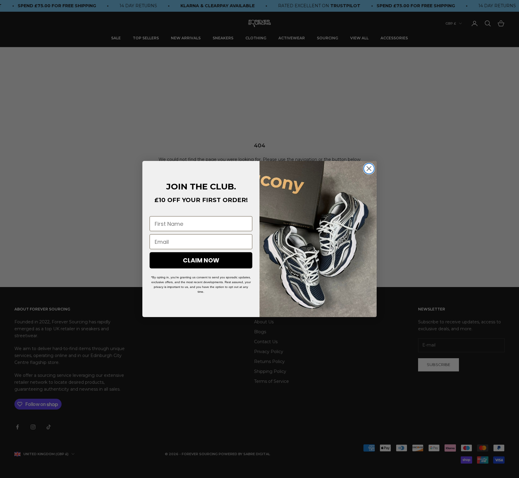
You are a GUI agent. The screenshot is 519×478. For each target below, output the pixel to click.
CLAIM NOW (201, 260)
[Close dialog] (369, 168)
